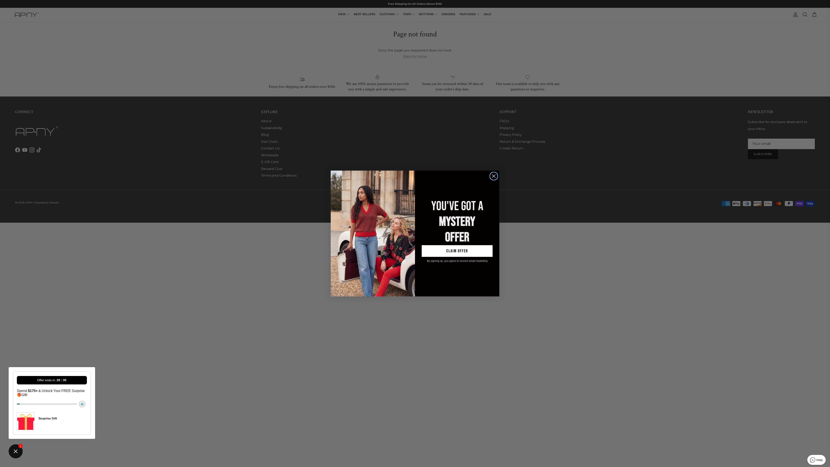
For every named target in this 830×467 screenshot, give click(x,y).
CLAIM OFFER (457, 251)
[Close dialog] (494, 176)
